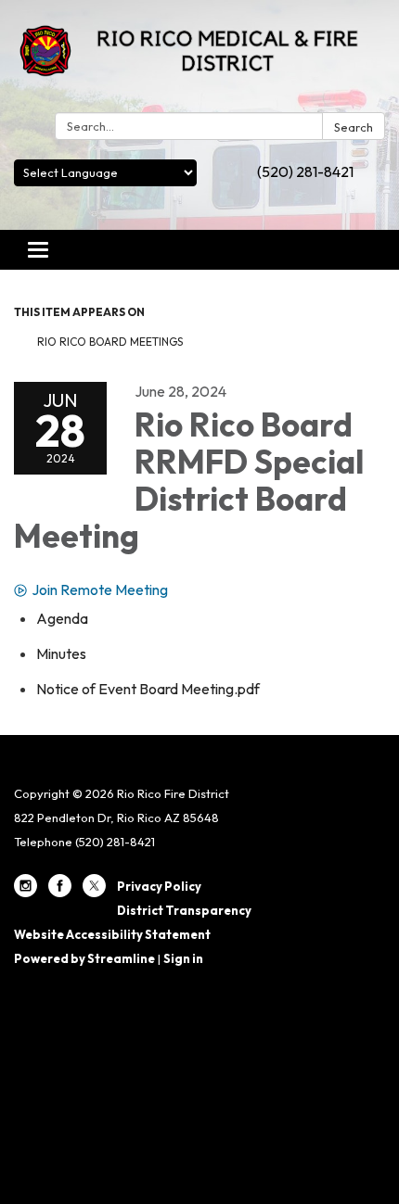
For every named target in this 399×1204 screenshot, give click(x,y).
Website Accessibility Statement (112, 934)
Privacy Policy (159, 886)
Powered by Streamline (84, 958)
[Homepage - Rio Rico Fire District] (199, 60)
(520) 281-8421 (305, 171)
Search (353, 127)
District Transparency (184, 910)
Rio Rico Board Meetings (110, 342)
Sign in (183, 958)
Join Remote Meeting (100, 589)
